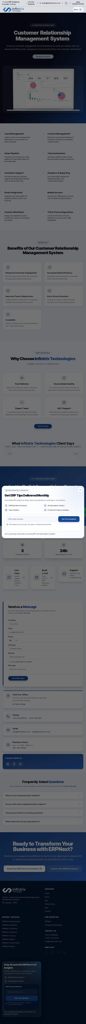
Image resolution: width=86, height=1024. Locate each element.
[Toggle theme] (66, 3)
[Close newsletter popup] (80, 490)
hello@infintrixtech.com (51, 3)
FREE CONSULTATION (78, 3)
